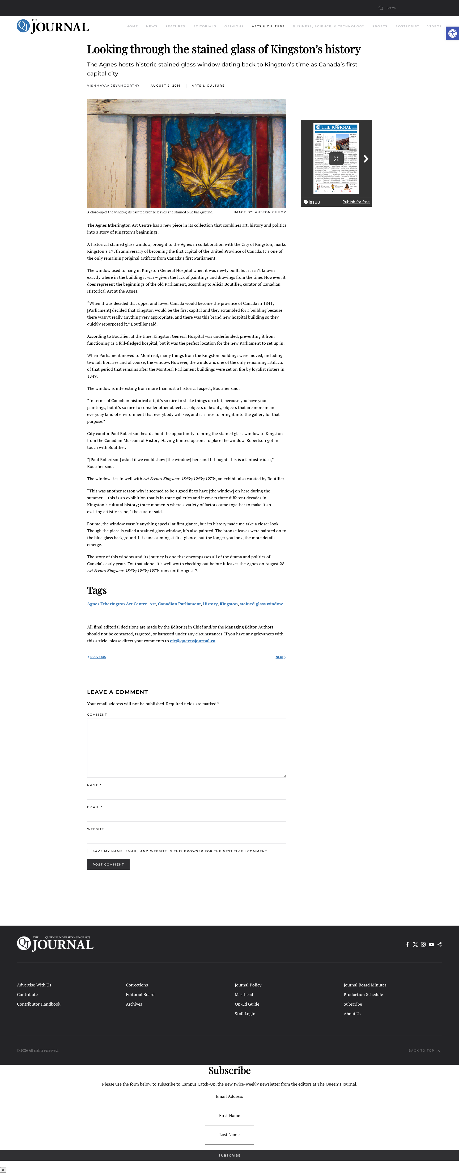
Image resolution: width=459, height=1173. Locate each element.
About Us (352, 1013)
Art (152, 604)
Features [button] (175, 26)
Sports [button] (380, 26)
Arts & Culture (208, 85)
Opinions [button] (234, 26)
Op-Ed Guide (247, 1004)
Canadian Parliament (179, 604)
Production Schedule (363, 994)
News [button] (152, 26)
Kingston (229, 604)
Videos (434, 26)
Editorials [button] (204, 26)
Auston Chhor (270, 212)
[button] (452, 33)
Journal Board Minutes (365, 985)
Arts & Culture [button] (268, 26)
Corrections (137, 985)
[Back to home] (53, 26)
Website (95, 829)
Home (132, 26)
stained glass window (261, 604)
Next (279, 657)
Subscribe (353, 1004)
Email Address (229, 1096)
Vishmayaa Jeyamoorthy (113, 85)
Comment (97, 714)
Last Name (229, 1134)
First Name (229, 1115)
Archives (134, 1004)
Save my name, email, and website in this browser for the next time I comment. (180, 851)
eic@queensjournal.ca (192, 641)
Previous (98, 657)
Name (94, 785)
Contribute (27, 994)
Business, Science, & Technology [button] (328, 26)
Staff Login (245, 1013)
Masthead (244, 994)
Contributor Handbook (38, 1004)
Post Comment (108, 864)
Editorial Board (140, 994)
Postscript (407, 26)
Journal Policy (248, 985)
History (210, 604)
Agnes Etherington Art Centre (117, 604)
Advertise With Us (34, 985)
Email (94, 807)
